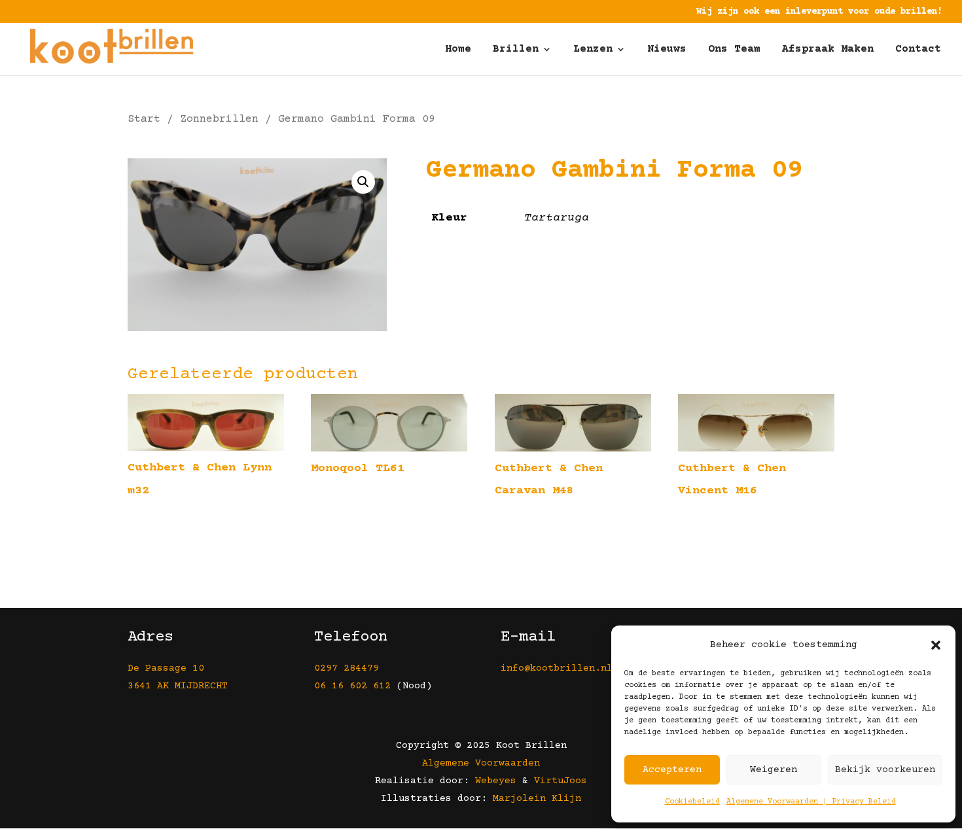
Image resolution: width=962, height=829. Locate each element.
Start (144, 119)
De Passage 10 (166, 668)
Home (458, 49)
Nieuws (666, 49)
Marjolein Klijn (537, 798)
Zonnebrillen (219, 119)
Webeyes (495, 780)
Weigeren (773, 769)
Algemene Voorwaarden (481, 763)
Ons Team (734, 49)
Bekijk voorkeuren (885, 769)
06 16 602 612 (352, 686)
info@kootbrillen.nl (559, 668)
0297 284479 (346, 668)
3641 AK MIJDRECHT (178, 686)
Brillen (516, 49)
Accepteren (672, 769)
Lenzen (593, 49)
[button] (935, 645)
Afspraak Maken (828, 49)
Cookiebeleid (692, 802)
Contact (918, 49)
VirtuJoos (560, 780)
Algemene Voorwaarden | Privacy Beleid (811, 802)
